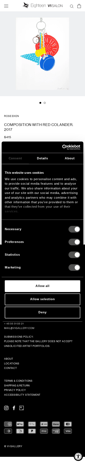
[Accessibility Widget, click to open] (78, 456)
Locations (11, 363)
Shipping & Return (17, 385)
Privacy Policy (15, 390)
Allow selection (42, 299)
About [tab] (69, 158)
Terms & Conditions (18, 380)
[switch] (74, 242)
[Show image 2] (45, 103)
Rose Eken (11, 116)
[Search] (72, 5)
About (8, 358)
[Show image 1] (40, 103)
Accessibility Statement (22, 394)
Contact (10, 368)
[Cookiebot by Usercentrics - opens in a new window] (62, 147)
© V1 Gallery (13, 446)
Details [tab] (42, 158)
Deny (42, 312)
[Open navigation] (6, 5)
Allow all (42, 286)
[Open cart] (79, 5)
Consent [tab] (15, 158)
